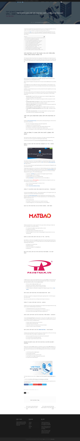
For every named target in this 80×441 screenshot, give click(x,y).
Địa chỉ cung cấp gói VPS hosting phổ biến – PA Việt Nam (34, 44)
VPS (42, 162)
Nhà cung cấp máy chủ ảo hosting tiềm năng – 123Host (33, 47)
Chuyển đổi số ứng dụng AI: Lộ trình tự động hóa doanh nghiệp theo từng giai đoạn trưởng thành (45, 423)
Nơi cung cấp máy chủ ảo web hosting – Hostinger (33, 48)
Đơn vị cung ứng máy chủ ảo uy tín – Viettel (32, 43)
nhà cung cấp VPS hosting (32, 120)
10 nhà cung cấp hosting (33, 195)
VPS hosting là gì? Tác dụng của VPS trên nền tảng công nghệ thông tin (35, 37)
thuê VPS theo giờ (50, 169)
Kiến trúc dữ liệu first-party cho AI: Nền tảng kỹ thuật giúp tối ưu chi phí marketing (46, 427)
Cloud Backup (31, 177)
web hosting (42, 329)
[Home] (31, 22)
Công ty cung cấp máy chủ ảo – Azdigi (31, 46)
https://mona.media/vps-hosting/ (34, 185)
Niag (44, 439)
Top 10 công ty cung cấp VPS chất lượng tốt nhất (32, 39)
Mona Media (52, 439)
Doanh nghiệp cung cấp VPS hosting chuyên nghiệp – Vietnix (35, 49)
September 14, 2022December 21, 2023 (30, 389)
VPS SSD (32, 173)
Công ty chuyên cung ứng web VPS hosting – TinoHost (33, 41)
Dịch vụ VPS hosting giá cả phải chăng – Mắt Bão (33, 42)
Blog (54, 1)
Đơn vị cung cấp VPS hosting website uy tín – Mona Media (34, 40)
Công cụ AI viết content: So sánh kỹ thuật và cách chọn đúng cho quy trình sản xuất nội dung (45, 431)
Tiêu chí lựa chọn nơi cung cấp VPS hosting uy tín (32, 38)
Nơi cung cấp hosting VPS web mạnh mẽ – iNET (32, 45)
